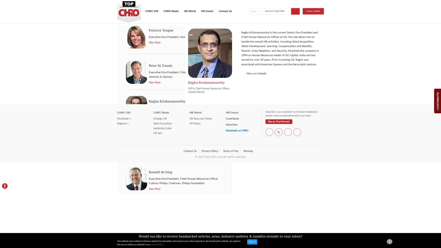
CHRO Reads (171, 11)
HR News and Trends (200, 119)
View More (154, 189)
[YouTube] (288, 132)
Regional (122, 123)
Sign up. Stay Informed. (279, 122)
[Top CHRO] (129, 10)
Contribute (232, 118)
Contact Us (225, 11)
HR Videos (195, 123)
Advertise (232, 124)
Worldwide (123, 119)
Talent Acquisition (162, 123)
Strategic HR (160, 119)
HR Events (207, 11)
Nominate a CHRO (237, 130)
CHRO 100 (151, 11)
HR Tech (157, 133)
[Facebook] (269, 132)
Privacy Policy (210, 151)
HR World (190, 11)
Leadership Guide (162, 128)
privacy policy (156, 245)
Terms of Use (230, 151)
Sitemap (248, 151)
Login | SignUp (313, 11)
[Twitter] (278, 132)
